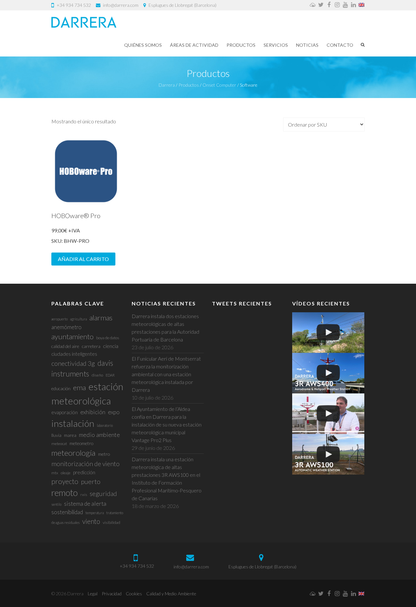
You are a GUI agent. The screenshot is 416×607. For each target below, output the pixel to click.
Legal (93, 593)
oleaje (66, 472)
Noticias (307, 45)
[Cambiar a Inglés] (361, 5)
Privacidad (112, 593)
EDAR (110, 375)
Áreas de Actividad (194, 45)
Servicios (276, 45)
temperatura (94, 513)
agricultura (78, 319)
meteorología (73, 452)
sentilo (56, 504)
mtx (54, 472)
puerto (90, 481)
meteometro (81, 443)
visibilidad (111, 522)
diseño (97, 375)
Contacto (340, 45)
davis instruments (82, 368)
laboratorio (105, 425)
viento (91, 521)
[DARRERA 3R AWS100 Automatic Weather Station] (328, 454)
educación (61, 388)
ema (79, 387)
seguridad (103, 493)
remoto (64, 492)
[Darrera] (83, 22)
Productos (241, 45)
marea (70, 435)
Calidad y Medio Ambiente (171, 593)
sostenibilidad (67, 512)
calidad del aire (65, 346)
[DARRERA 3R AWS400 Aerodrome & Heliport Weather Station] (328, 373)
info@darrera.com (120, 5)
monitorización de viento (85, 463)
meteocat (59, 443)
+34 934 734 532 (74, 5)
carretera (91, 346)
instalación (72, 423)
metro (104, 454)
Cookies (134, 593)
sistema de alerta (85, 503)
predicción (84, 472)
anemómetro (66, 327)
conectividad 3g (73, 363)
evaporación (64, 412)
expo (114, 412)
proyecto (64, 481)
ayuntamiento (72, 336)
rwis (83, 494)
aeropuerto (59, 319)
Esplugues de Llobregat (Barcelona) (182, 5)
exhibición (92, 412)
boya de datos (107, 337)
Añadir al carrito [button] (83, 259)
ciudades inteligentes (74, 354)
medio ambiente (99, 434)
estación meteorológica (87, 393)
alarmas (100, 317)
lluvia (56, 435)
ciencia (110, 346)
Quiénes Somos (143, 45)
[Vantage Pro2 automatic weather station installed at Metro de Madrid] (328, 332)
